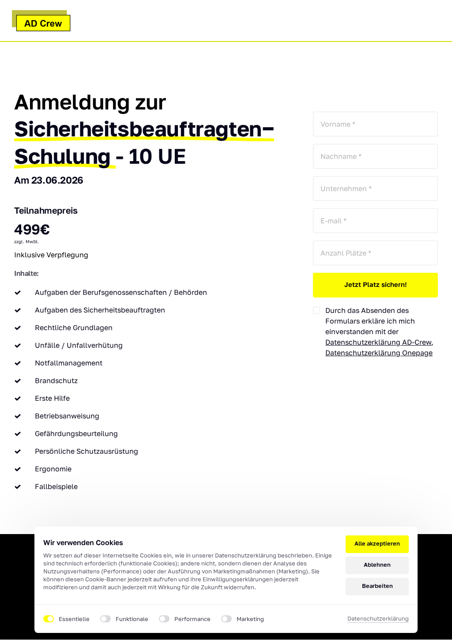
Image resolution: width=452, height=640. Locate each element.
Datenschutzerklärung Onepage (379, 352)
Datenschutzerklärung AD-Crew (378, 342)
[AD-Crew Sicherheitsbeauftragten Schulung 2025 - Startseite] (41, 20)
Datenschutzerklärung (378, 619)
